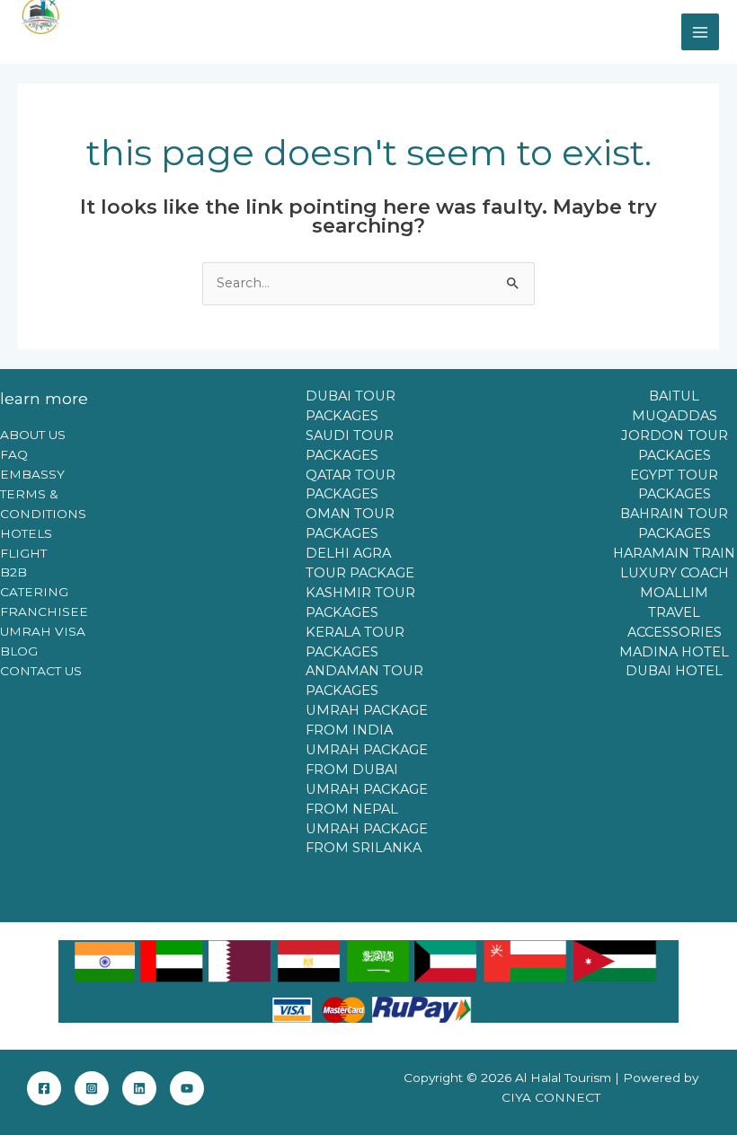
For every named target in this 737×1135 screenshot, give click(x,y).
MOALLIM (674, 593)
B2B (13, 572)
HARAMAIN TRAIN (674, 553)
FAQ (14, 454)
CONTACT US (41, 671)
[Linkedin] (139, 1088)
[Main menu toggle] (700, 32)
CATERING (34, 592)
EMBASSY (32, 474)
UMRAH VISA (42, 631)
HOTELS (26, 533)
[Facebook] (44, 1088)
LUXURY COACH (674, 573)
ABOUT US (33, 434)
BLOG (19, 651)
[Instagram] (92, 1088)
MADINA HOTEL (674, 652)
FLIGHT (23, 553)
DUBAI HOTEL (674, 671)
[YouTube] (187, 1088)
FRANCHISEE (44, 611)
